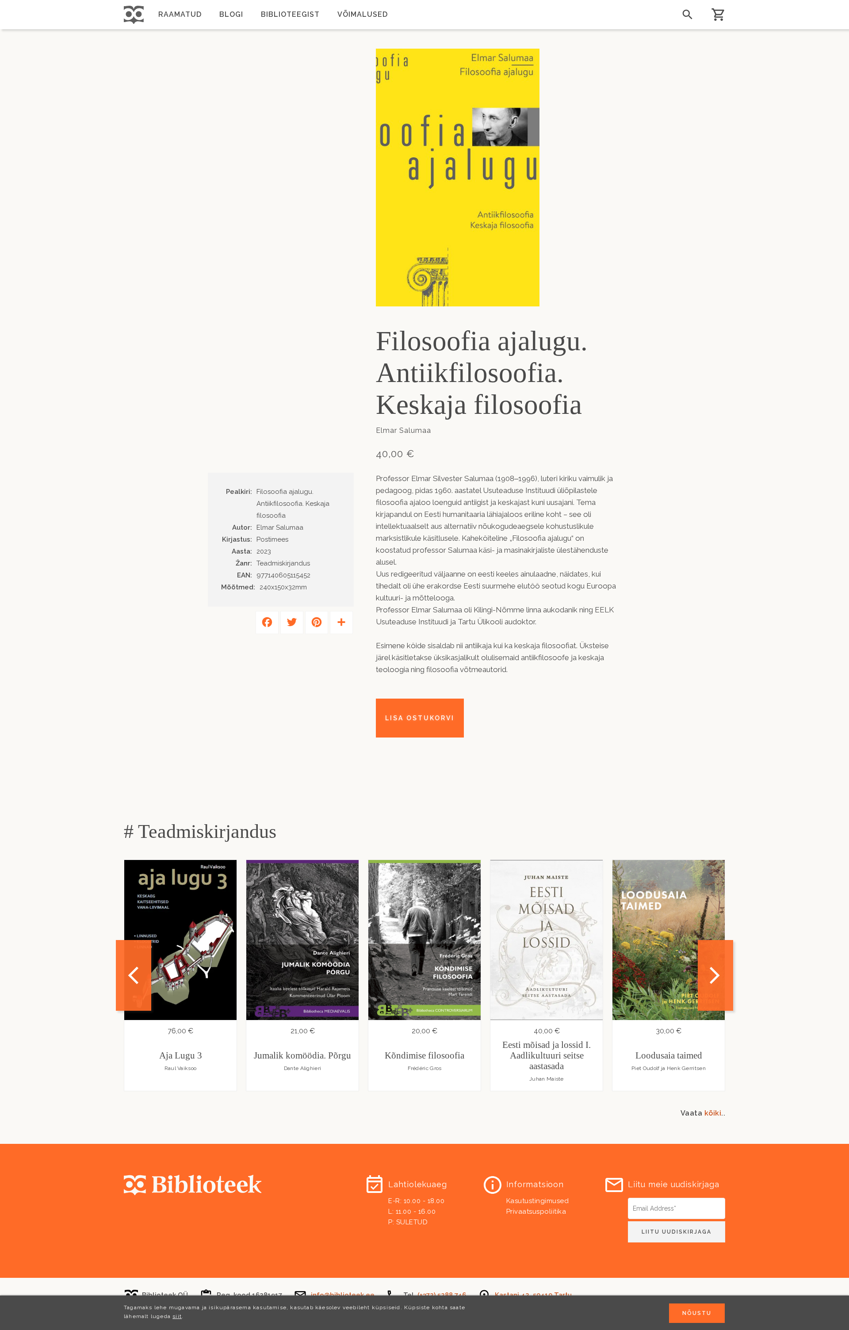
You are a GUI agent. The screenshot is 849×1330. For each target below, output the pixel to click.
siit (177, 1316)
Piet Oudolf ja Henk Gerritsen (668, 1068)
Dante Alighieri (302, 1068)
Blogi (231, 14)
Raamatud (180, 14)
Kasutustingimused (537, 1201)
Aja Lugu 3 (180, 1055)
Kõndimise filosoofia (424, 1055)
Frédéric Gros (425, 1068)
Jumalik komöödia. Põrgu (302, 1055)
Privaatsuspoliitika (536, 1211)
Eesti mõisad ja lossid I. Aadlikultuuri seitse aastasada (546, 1055)
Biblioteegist (290, 14)
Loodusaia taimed (668, 1055)
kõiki (713, 1113)
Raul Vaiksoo (180, 1068)
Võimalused (362, 14)
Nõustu (696, 1313)
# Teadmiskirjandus (200, 831)
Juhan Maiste (546, 1079)
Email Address (650, 1201)
